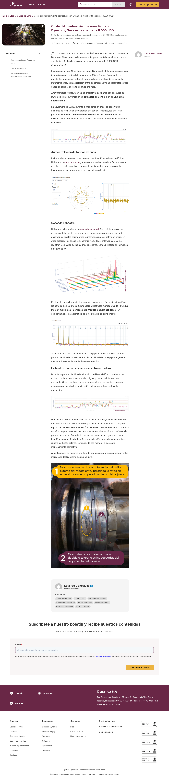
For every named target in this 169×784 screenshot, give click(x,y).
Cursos (31, 4)
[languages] (131, 4)
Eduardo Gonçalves (62, 43)
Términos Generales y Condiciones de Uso (64, 774)
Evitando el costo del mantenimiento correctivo (21, 75)
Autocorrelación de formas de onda (23, 61)
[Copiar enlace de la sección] (38, 61)
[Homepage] (16, 4)
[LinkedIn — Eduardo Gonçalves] (91, 585)
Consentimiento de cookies (109, 774)
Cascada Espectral (18, 68)
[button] (63, 598)
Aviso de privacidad (89, 774)
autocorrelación (72, 162)
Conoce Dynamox (146, 4)
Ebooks (41, 4)
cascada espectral (89, 229)
